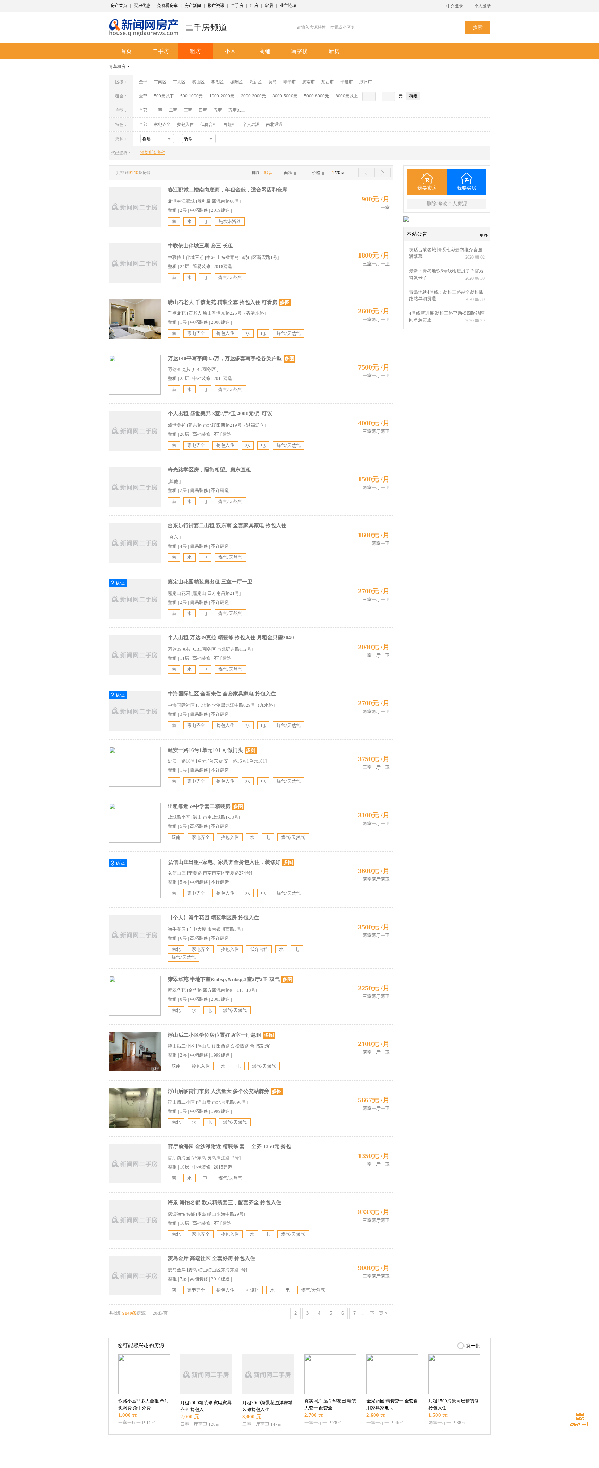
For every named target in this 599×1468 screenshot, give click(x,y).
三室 (188, 110)
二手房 (237, 5)
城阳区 (236, 81)
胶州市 (365, 81)
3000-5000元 (284, 96)
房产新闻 (192, 5)
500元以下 (164, 96)
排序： (262, 172)
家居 (269, 5)
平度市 (346, 81)
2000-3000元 (253, 96)
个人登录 (482, 5)
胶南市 (308, 81)
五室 (218, 110)
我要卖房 (427, 188)
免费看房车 (167, 5)
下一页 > (379, 1313)
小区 (230, 51)
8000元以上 (347, 96)
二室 (173, 110)
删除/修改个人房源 (447, 203)
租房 (254, 5)
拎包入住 (185, 124)
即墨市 (289, 81)
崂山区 (198, 81)
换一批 (473, 1345)
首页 (126, 51)
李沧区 (217, 81)
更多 (484, 235)
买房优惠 (142, 5)
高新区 (255, 81)
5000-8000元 (316, 96)
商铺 (264, 51)
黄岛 (272, 81)
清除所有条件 (152, 152)
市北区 (179, 81)
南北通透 (274, 124)
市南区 (160, 81)
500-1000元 (191, 96)
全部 (143, 81)
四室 (203, 110)
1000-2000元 (221, 96)
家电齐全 (162, 124)
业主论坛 (288, 5)
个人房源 (251, 124)
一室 (158, 110)
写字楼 (299, 51)
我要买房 (466, 188)
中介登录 (454, 5)
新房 (334, 51)
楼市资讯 (216, 5)
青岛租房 (117, 66)
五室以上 (236, 110)
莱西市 (327, 81)
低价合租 (208, 124)
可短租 (230, 124)
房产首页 (119, 5)
